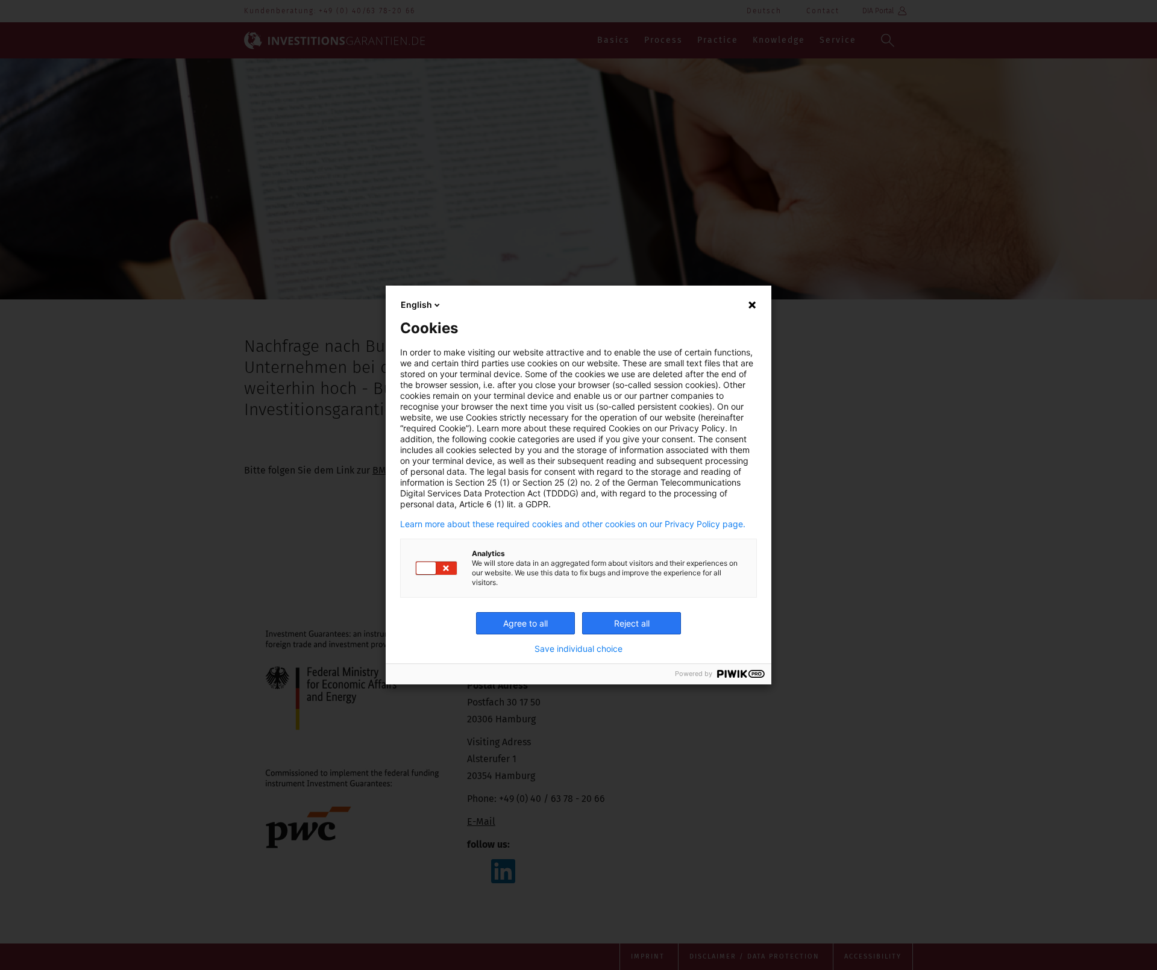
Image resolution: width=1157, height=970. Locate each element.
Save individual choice (578, 649)
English (416, 304)
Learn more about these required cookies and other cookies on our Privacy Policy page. (572, 524)
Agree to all (525, 623)
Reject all (632, 623)
